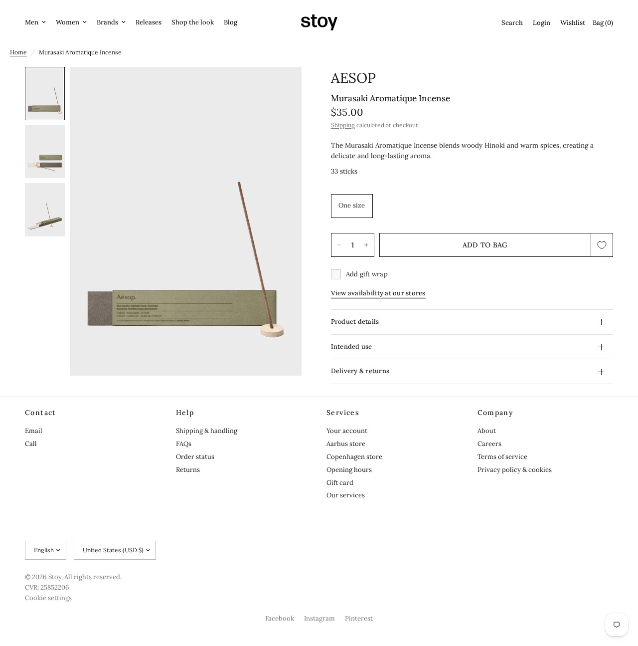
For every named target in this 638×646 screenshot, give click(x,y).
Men (31, 22)
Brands (107, 22)
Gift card (339, 482)
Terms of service (502, 456)
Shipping (343, 125)
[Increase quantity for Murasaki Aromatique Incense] (366, 244)
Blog (230, 22)
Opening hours (349, 469)
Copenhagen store (354, 456)
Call (31, 443)
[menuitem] (38, 22)
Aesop (353, 78)
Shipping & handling (206, 431)
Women (67, 22)
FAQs (183, 443)
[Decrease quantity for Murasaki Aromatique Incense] (338, 244)
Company (496, 412)
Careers (489, 443)
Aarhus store (345, 443)
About (487, 431)
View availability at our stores (378, 293)
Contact (40, 412)
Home (18, 52)
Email (33, 431)
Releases (148, 22)
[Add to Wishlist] (602, 245)
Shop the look (192, 22)
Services (342, 412)
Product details (355, 321)
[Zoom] (280, 87)
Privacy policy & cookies (515, 469)
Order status (195, 456)
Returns (188, 469)
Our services (345, 495)
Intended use (351, 346)
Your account (346, 431)
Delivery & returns (360, 371)
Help (185, 412)
